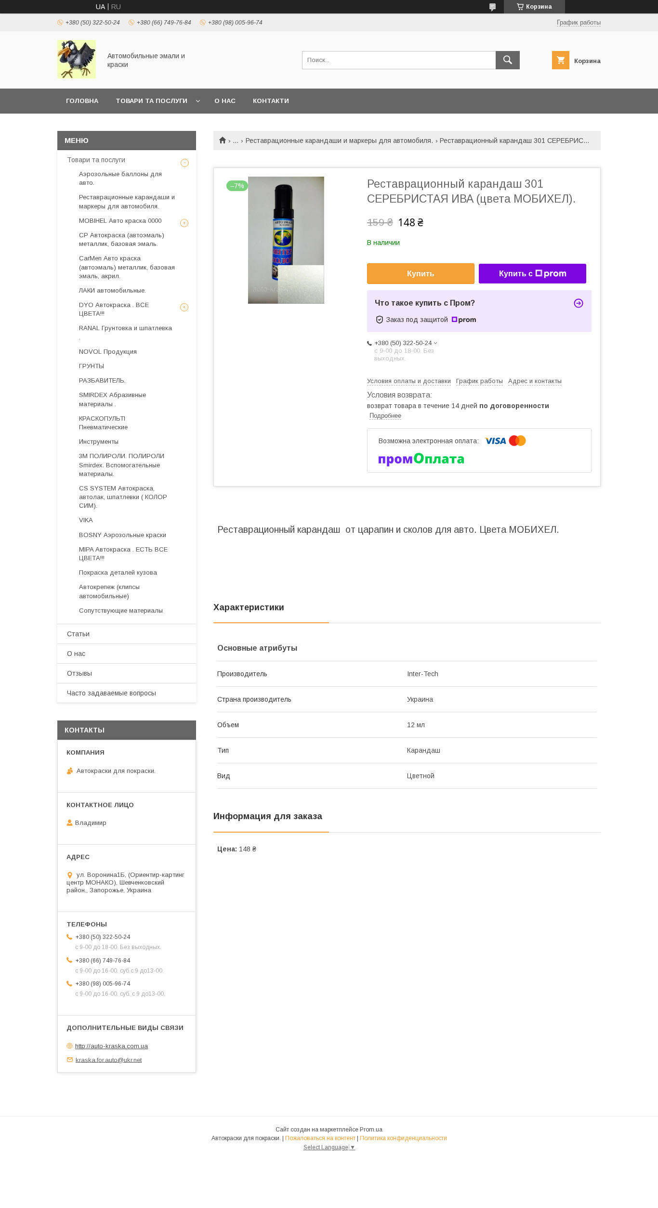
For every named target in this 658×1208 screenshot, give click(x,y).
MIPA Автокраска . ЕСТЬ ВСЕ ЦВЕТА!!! (123, 554)
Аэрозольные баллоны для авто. (120, 178)
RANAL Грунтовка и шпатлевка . (125, 332)
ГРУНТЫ (91, 366)
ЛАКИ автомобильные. (112, 290)
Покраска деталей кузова (118, 572)
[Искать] (508, 60)
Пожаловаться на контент (320, 1138)
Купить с (516, 274)
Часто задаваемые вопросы (111, 693)
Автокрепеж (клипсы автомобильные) (109, 591)
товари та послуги (151, 100)
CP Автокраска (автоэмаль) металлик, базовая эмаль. (121, 239)
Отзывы (79, 673)
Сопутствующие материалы (121, 610)
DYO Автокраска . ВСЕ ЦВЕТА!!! (114, 309)
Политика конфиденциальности (403, 1138)
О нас (225, 100)
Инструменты (98, 441)
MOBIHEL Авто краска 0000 (120, 220)
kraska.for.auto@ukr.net (109, 1059)
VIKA (86, 520)
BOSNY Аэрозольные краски (122, 535)
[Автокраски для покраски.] (76, 76)
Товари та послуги (96, 160)
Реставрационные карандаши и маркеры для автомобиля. (339, 140)
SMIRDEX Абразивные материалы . (112, 399)
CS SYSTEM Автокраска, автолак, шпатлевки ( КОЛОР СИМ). (123, 497)
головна (82, 100)
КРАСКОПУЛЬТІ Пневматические (103, 423)
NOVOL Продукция (108, 351)
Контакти (271, 100)
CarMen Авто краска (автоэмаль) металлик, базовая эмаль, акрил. (127, 267)
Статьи (78, 634)
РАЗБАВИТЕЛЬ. (102, 380)
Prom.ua (371, 1129)
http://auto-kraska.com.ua (111, 1046)
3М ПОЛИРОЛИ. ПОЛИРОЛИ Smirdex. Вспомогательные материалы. (121, 464)
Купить (420, 274)
